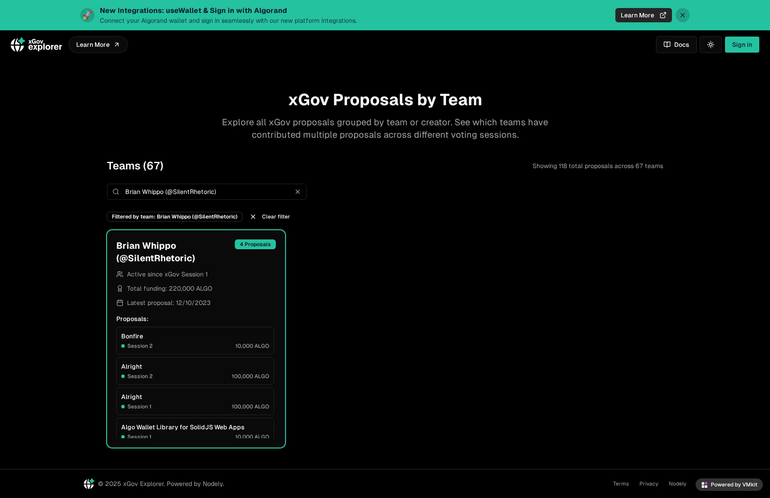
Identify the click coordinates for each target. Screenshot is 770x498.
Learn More (637, 15)
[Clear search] (297, 191)
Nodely (677, 483)
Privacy (648, 483)
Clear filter (276, 216)
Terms (621, 483)
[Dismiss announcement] (683, 15)
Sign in (742, 45)
